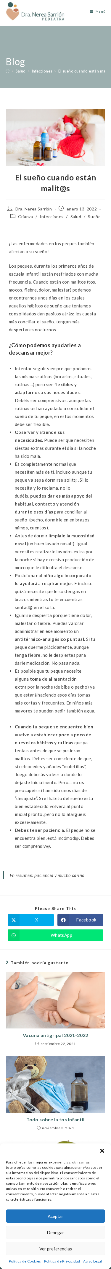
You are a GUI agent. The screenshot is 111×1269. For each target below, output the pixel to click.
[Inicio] (7, 71)
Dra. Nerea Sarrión (33, 208)
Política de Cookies (25, 1261)
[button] (102, 1151)
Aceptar (55, 1216)
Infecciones (52, 216)
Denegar (55, 1232)
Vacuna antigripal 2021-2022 (55, 1035)
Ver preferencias (55, 1248)
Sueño (94, 216)
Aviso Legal (92, 1261)
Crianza (25, 216)
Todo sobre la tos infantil (55, 1119)
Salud (75, 216)
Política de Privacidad (62, 1261)
